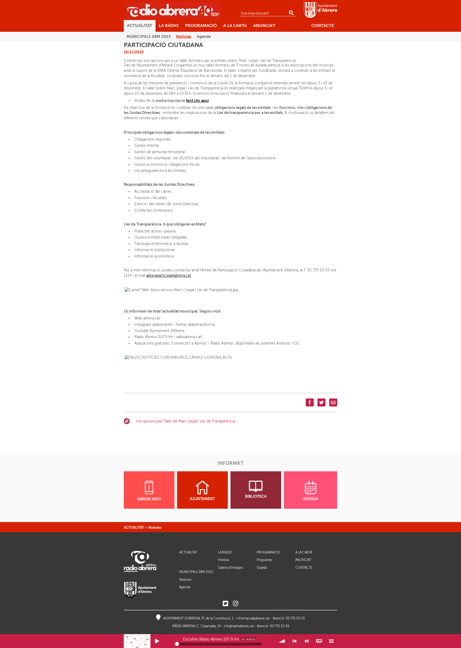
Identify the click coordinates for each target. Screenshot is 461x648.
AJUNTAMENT (202, 499)
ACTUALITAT (134, 527)
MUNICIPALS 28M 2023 (196, 572)
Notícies (154, 527)
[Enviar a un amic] (333, 402)
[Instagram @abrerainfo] (235, 603)
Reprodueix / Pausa (157, 641)
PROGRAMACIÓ (268, 552)
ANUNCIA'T (303, 560)
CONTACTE (303, 568)
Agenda (184, 587)
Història (223, 560)
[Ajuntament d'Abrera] (320, 10)
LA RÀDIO (225, 552)
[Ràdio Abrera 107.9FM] (173, 10)
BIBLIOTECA (256, 497)
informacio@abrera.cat (253, 618)
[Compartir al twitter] (321, 402)
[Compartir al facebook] (310, 402)
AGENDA (310, 499)
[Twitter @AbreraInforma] (225, 603)
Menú (331, 641)
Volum (282, 641)
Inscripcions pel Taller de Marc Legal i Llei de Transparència (185, 421)
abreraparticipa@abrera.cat (168, 276)
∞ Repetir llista (319, 641)
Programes (264, 560)
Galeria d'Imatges (230, 568)
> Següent (307, 641)
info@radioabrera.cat (239, 626)
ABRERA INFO (149, 499)
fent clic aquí (197, 100)
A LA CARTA (303, 552)
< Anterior (295, 641)
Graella (262, 568)
